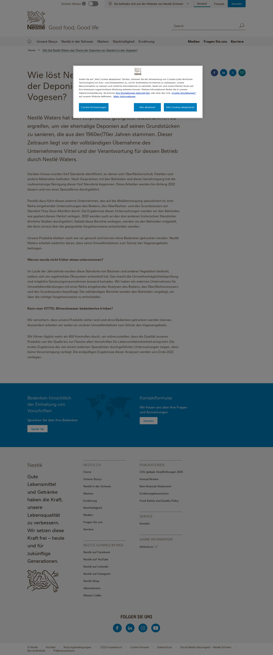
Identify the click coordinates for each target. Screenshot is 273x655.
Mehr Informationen (125, 96)
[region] (138, 91)
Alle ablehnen (147, 107)
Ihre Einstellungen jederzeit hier (133, 92)
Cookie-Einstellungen (93, 107)
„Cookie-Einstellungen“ (183, 92)
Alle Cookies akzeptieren (180, 107)
